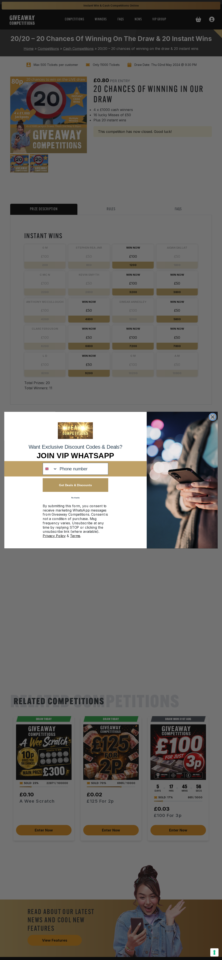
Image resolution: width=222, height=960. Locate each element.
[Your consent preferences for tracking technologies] (214, 952)
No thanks (75, 498)
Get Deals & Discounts (75, 485)
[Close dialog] (212, 416)
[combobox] (50, 468)
